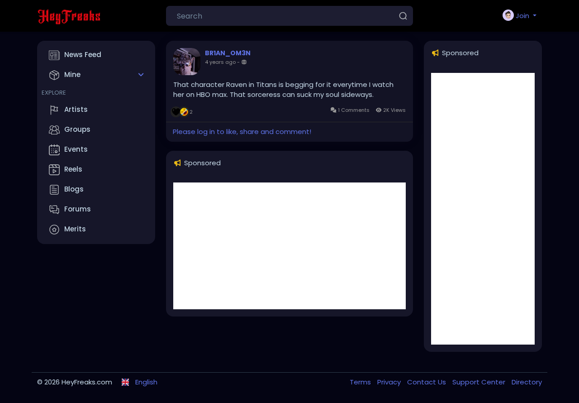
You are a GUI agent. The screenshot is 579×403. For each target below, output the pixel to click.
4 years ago (220, 62)
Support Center (479, 382)
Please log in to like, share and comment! (242, 131)
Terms (361, 382)
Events (76, 149)
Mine (72, 74)
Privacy (390, 382)
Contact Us (427, 382)
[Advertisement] (289, 245)
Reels (73, 169)
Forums (77, 209)
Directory (527, 382)
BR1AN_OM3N (228, 53)
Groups (77, 129)
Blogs (74, 189)
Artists (76, 109)
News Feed (82, 54)
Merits (75, 229)
